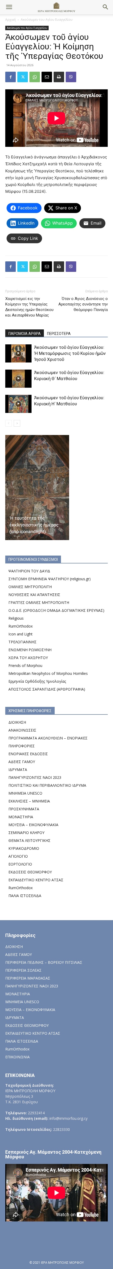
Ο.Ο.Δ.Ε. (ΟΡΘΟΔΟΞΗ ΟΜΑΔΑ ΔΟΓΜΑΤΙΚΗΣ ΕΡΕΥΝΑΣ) (56, 610)
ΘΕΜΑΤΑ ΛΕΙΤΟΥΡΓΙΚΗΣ (29, 840)
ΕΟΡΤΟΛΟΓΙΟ (20, 864)
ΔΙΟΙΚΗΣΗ (17, 722)
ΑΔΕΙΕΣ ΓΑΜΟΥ (21, 761)
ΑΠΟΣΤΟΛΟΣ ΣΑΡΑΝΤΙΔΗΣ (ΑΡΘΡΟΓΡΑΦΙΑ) (46, 689)
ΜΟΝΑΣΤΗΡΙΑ (20, 816)
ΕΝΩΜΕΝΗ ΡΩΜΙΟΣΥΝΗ (30, 649)
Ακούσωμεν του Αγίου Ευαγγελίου (47, 19)
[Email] (47, 77)
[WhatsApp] (34, 77)
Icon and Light (20, 633)
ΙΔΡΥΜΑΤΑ (17, 769)
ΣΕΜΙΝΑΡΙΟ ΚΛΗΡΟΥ (26, 832)
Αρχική (10, 19)
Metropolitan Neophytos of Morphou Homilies (48, 673)
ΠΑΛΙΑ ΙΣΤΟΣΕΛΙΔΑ (24, 895)
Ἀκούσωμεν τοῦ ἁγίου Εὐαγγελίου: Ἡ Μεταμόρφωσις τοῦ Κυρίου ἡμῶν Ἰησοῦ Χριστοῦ (70, 353)
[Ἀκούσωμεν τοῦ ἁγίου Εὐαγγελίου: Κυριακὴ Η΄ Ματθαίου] (18, 404)
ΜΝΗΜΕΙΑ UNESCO (25, 793)
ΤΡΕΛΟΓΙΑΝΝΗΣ (22, 641)
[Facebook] (10, 77)
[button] (9, 7)
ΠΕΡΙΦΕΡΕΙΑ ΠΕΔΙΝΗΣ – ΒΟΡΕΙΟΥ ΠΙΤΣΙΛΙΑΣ (43, 962)
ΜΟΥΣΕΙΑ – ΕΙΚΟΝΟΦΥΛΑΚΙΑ (33, 824)
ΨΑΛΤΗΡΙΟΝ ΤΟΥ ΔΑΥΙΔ (29, 570)
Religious (16, 618)
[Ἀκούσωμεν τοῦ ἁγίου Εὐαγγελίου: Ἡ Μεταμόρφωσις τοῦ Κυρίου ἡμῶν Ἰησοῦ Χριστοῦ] (18, 353)
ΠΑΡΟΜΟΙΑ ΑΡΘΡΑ (24, 334)
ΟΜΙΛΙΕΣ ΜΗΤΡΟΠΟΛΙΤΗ (30, 586)
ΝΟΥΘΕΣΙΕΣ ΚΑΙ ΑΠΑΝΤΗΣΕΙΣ (34, 594)
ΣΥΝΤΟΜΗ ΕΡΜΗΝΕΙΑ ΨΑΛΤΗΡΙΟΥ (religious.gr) (49, 578)
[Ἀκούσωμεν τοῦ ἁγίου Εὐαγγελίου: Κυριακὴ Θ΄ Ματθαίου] (18, 379)
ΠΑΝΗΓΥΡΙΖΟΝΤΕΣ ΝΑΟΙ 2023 (34, 777)
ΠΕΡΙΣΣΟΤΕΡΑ (59, 334)
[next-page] (17, 423)
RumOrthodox (20, 626)
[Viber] (71, 77)
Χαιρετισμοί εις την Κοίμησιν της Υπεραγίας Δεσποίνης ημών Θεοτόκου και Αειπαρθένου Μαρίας (29, 307)
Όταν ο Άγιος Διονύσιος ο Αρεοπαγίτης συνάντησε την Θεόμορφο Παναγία (83, 304)
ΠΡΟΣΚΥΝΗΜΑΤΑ (23, 808)
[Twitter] (22, 77)
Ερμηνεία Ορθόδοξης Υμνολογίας (37, 681)
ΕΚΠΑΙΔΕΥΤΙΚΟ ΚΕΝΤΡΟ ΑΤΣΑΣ (35, 879)
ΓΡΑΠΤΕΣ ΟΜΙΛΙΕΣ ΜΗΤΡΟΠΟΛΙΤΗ (38, 602)
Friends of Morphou (25, 665)
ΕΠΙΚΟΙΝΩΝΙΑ (17, 1056)
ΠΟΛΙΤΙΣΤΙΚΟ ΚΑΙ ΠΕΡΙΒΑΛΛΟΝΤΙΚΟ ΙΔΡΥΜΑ (47, 785)
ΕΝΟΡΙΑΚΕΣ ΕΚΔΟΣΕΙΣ (28, 753)
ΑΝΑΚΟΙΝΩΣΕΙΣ (22, 730)
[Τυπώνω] (59, 77)
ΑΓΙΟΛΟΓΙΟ (18, 856)
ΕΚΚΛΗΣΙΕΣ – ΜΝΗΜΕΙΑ (29, 801)
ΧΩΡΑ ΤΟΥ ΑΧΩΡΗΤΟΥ (28, 657)
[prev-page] (8, 423)
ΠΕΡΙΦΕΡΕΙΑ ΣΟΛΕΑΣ (23, 970)
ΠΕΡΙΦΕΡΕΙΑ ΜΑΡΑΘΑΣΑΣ (27, 978)
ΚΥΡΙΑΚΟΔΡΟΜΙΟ (23, 848)
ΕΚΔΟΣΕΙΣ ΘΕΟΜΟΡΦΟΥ (30, 871)
